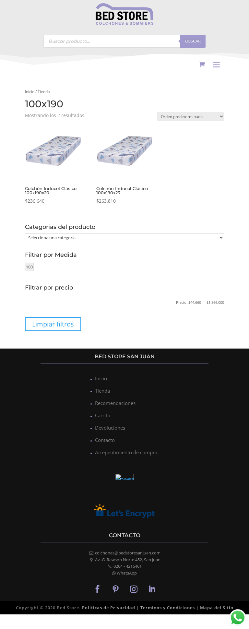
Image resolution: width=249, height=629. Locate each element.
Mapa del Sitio (216, 608)
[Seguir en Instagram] (133, 588)
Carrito (102, 415)
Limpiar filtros (53, 324)
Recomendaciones (115, 403)
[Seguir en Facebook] (97, 588)
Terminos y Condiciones (167, 608)
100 (29, 267)
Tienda (102, 390)
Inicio (29, 91)
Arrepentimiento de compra (126, 452)
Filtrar (40, 303)
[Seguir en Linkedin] (151, 588)
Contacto (105, 440)
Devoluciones (110, 427)
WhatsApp (127, 573)
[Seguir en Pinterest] (115, 588)
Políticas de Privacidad (108, 608)
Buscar (193, 41)
